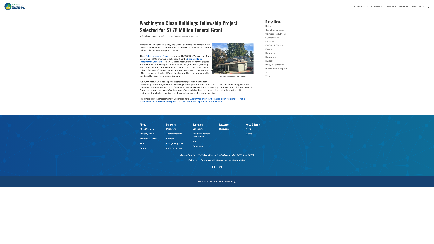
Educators (389, 6)
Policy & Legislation (181, 36)
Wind (267, 76)
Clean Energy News (166, 36)
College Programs (174, 143)
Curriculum (198, 146)
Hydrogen (270, 53)
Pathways (375, 6)
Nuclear (269, 61)
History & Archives (148, 138)
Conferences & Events (276, 34)
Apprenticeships (174, 134)
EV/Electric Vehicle (274, 45)
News (248, 129)
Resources (403, 6)
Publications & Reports (276, 68)
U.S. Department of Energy (156, 56)
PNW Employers (174, 148)
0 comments (194, 36)
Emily (144, 36)
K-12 (195, 141)
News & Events (417, 6)
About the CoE (360, 6)
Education (270, 41)
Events (249, 134)
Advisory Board (147, 134)
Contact (144, 148)
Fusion (268, 49)
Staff (142, 143)
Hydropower (271, 57)
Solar (267, 72)
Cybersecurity (272, 37)
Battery (269, 26)
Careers (170, 138)
